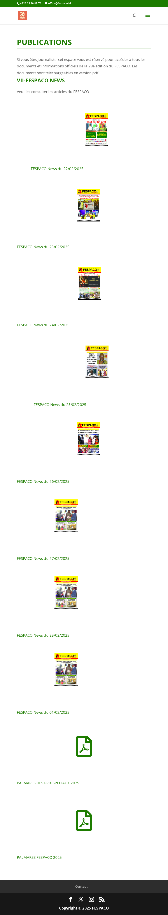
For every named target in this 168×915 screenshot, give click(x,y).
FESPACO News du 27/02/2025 (43, 558)
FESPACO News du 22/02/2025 (57, 168)
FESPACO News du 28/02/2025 (43, 635)
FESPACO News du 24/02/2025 (43, 324)
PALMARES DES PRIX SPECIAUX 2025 (48, 782)
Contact (81, 886)
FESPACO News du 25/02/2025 (60, 404)
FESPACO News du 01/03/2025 (43, 712)
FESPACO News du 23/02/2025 (43, 246)
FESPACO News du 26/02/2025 (43, 481)
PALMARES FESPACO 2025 (39, 857)
